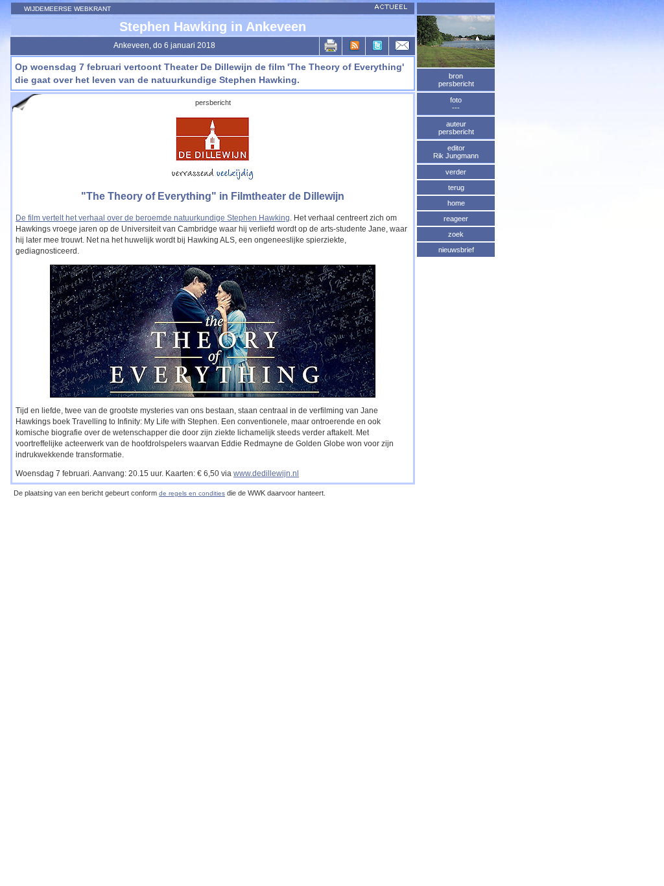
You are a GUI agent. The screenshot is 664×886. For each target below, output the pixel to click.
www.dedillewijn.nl (266, 473)
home (456, 203)
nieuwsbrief (456, 250)
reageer (456, 218)
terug (456, 187)
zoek (456, 234)
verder (455, 172)
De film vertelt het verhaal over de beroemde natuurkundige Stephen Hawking (153, 217)
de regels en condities (192, 493)
